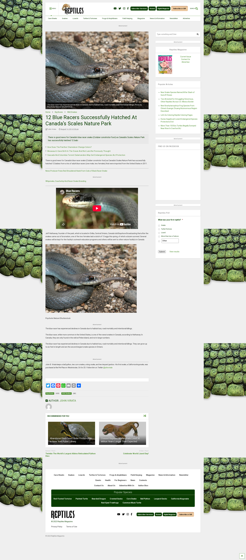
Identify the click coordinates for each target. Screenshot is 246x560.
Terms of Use (71, 527)
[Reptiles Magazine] (72, 14)
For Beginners (121, 480)
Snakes (65, 18)
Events (98, 480)
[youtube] (115, 8)
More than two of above (170, 236)
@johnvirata (107, 368)
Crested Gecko (116, 499)
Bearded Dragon (99, 499)
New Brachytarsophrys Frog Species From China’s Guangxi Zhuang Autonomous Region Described (179, 108)
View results (174, 252)
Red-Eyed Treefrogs (110, 503)
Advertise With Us (126, 486)
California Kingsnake (180, 499)
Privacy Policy (56, 527)
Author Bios (143, 486)
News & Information (157, 18)
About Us (111, 486)
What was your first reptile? (170, 220)
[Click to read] (71, 433)
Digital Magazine (163, 9)
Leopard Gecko (160, 499)
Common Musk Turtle (132, 503)
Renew (152, 9)
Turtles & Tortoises (90, 18)
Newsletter (174, 18)
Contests (143, 480)
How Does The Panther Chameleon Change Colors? (69, 147)
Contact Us (185, 59)
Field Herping (127, 18)
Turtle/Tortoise (166, 229)
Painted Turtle (82, 499)
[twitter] (120, 8)
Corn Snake (131, 499)
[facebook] (128, 8)
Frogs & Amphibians (109, 18)
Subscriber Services (139, 9)
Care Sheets (52, 18)
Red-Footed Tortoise (63, 499)
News (133, 480)
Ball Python (145, 499)
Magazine (141, 18)
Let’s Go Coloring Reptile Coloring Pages (177, 115)
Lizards (75, 18)
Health (108, 480)
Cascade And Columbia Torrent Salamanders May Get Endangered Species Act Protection (86, 155)
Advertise (186, 18)
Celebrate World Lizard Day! (136, 453)
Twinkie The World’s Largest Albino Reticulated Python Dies (70, 454)
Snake (163, 225)
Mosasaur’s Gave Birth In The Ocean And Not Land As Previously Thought (79, 151)
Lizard (163, 233)
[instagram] (124, 8)
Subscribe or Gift (179, 9)
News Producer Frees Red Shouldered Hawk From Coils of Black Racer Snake (76, 171)
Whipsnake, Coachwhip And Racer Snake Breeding (65, 181)
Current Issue (185, 57)
